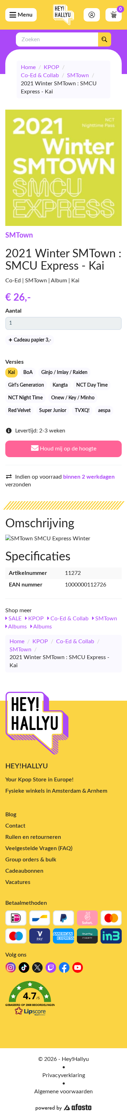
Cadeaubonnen (24, 871)
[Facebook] (64, 969)
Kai (11, 372)
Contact (15, 826)
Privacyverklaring (63, 1075)
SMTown (78, 75)
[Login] (92, 15)
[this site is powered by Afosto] (63, 1107)
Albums (17, 626)
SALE (14, 618)
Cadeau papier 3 (32, 340)
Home (28, 67)
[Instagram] (10, 969)
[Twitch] (51, 969)
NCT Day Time (92, 385)
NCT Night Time (25, 397)
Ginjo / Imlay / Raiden (64, 372)
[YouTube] (77, 969)
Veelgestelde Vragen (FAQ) (38, 848)
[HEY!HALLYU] (63, 14)
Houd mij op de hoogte (67, 449)
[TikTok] (24, 969)
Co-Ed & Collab (40, 75)
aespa (104, 410)
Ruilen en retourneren (33, 837)
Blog (10, 814)
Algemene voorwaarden (63, 1091)
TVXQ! (82, 410)
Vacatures (17, 882)
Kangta (60, 385)
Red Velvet (19, 410)
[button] (63, 1000)
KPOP (51, 67)
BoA (28, 372)
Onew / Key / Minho (73, 397)
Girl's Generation (26, 385)
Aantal (13, 311)
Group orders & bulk (30, 859)
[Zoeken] (104, 39)
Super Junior (52, 410)
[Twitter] (37, 969)
